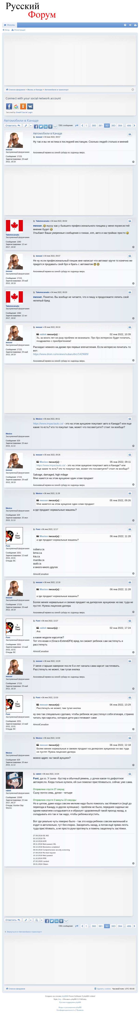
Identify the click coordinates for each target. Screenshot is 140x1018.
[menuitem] (125, 25)
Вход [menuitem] (131, 26)
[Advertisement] (73, 60)
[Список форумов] (30, 11)
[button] (76, 126)
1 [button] (86, 125)
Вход (7, 30)
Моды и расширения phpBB (70, 1007)
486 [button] (129, 125)
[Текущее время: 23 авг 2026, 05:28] (133, 90)
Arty (59, 999)
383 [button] (113, 125)
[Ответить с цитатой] (130, 134)
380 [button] (94, 125)
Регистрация (19, 30)
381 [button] (101, 125)
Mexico (9, 434)
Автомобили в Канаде (21, 120)
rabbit (43, 334)
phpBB (64, 996)
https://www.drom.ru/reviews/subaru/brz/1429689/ (60, 354)
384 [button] (120, 125)
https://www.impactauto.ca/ (48, 423)
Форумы (11, 25)
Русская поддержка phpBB (70, 1002)
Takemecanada (12, 235)
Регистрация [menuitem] (136, 26)
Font (8, 546)
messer (9, 150)
